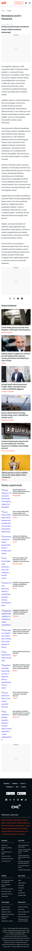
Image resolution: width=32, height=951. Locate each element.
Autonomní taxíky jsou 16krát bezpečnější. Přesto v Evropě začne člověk (21, 537)
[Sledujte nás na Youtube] (21, 799)
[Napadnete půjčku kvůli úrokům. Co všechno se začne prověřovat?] (7, 617)
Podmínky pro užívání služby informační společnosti (15, 938)
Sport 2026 (21, 876)
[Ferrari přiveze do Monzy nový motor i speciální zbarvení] (6, 699)
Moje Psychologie (6, 820)
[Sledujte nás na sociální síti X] (10, 799)
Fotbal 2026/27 (22, 883)
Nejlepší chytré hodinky (7, 914)
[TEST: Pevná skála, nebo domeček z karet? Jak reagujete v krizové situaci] (6, 568)
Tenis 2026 (21, 888)
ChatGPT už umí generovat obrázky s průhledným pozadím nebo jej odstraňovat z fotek (21, 584)
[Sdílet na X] (14, 298)
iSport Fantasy (11, 823)
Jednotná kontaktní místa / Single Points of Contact (15, 944)
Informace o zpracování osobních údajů (12, 940)
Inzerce (23, 783)
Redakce (14, 783)
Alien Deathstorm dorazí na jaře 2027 (21, 652)
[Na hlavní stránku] (3, 2)
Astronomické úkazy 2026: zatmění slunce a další (24, 857)
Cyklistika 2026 (22, 895)
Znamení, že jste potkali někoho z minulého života (24, 851)
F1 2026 (20, 890)
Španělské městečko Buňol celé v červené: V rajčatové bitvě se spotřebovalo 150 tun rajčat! (21, 666)
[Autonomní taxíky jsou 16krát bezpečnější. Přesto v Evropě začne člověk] (6, 545)
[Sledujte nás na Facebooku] (14, 799)
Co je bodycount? (6, 861)
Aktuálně (4, 840)
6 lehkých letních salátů (24, 870)
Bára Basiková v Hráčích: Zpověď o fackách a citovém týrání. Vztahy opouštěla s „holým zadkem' (21, 713)
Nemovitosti (11, 826)
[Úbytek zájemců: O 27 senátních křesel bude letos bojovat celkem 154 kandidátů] (6, 499)
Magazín (9, 11)
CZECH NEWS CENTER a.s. (22, 928)
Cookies (27, 940)
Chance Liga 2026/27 (9, 834)
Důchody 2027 (22, 914)
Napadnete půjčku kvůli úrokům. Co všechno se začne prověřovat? (20, 612)
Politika (3, 876)
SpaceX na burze (5, 907)
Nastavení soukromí (9, 942)
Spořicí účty (21, 909)
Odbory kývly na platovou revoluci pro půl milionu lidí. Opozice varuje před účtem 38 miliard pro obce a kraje (15, 357)
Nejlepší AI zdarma (6, 912)
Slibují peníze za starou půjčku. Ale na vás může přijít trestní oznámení (15, 475)
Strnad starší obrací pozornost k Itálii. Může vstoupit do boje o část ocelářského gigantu (14, 386)
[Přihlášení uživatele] (26, 3)
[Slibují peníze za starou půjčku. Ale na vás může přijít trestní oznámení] (16, 462)
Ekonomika (21, 902)
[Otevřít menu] (29, 3)
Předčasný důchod (23, 907)
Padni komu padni (6, 891)
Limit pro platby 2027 (23, 912)
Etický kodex (6, 946)
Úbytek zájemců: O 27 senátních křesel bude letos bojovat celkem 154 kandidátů (21, 491)
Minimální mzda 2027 (23, 917)
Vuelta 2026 (21, 834)
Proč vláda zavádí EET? (7, 889)
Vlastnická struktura (21, 942)
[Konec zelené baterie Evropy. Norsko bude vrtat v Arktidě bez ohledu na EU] (16, 403)
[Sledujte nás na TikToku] (25, 799)
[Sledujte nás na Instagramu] (18, 799)
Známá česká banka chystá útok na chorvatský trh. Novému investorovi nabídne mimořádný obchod (15, 444)
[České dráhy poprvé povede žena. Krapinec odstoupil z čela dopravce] (16, 317)
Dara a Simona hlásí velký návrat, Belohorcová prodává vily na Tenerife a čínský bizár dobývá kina (21, 513)
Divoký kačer (4, 896)
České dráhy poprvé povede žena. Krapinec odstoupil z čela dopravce (15, 328)
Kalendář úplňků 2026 (7, 858)
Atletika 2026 (21, 893)
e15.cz (3, 11)
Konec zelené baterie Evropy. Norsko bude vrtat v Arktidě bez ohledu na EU (14, 415)
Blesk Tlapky (17, 820)
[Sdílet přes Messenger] (18, 298)
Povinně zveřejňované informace (20, 946)
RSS (17, 787)
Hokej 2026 (21, 885)
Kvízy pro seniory (5, 856)
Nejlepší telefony (5, 909)
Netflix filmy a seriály (6, 921)
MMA (19, 880)
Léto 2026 (21, 840)
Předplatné (9, 787)
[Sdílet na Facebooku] (10, 298)
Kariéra (23, 787)
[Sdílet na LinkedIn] (21, 298)
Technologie (5, 902)
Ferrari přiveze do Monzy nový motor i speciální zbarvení (20, 694)
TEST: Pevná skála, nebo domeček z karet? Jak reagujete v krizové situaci (21, 559)
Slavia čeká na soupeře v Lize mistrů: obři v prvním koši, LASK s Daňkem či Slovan (22, 631)
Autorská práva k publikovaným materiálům (15, 936)
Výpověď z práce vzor (7, 894)
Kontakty (6, 783)
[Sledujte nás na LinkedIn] (6, 799)
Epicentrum (4, 845)
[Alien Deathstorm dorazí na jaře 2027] (6, 656)
